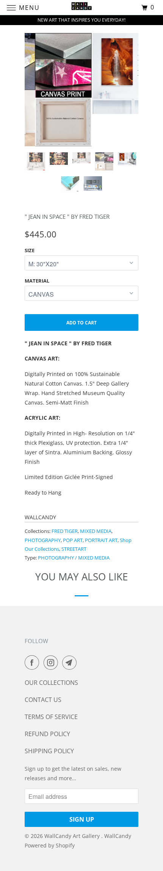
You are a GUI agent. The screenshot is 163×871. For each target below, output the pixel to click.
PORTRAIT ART (101, 540)
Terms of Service (51, 717)
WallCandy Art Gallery (72, 835)
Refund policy (47, 734)
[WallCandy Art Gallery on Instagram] (52, 662)
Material (37, 280)
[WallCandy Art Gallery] (81, 7)
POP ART (73, 540)
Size (29, 250)
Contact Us (43, 700)
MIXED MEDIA (95, 531)
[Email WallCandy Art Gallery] (71, 662)
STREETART (73, 548)
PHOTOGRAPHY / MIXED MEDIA (74, 557)
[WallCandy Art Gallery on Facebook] (33, 662)
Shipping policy (49, 751)
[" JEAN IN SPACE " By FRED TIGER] (87, 73)
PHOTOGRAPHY (43, 540)
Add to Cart (81, 322)
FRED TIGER (65, 531)
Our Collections (51, 682)
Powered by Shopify (50, 845)
